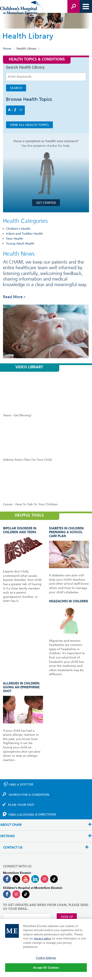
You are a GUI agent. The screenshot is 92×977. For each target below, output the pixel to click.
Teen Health (14, 238)
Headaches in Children (68, 601)
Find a (21, 784)
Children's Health (18, 229)
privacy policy (42, 938)
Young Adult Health (20, 243)
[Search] (73, 6)
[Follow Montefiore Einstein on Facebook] (7, 879)
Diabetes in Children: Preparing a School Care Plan (66, 532)
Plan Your (21, 805)
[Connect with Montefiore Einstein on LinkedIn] (35, 879)
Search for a (29, 795)
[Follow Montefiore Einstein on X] (16, 879)
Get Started (46, 203)
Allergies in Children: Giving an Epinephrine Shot (21, 687)
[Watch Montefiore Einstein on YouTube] (26, 879)
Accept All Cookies (46, 967)
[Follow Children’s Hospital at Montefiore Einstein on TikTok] (26, 894)
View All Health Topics (29, 125)
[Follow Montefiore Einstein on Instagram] (44, 879)
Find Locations (32, 814)
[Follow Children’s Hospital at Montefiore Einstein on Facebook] (7, 894)
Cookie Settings (46, 957)
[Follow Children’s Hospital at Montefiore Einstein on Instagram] (16, 894)
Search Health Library (25, 67)
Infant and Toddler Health (24, 234)
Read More (13, 296)
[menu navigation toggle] (86, 6)
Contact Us (12, 847)
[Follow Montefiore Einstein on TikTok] (54, 879)
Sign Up (67, 917)
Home (7, 48)
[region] (46, 948)
